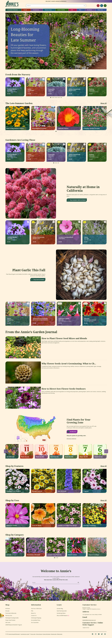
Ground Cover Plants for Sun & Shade (67, 525)
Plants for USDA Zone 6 (98, 457)
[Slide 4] (55, 97)
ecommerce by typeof (25, 634)
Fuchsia (92, 89)
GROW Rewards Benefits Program (13, 625)
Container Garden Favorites (91, 128)
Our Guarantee (34, 622)
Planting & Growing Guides (12, 618)
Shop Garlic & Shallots (38, 279)
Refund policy (59, 634)
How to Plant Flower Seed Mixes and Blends (64, 338)
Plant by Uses (8, 615)
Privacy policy (33, 634)
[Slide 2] (52, 97)
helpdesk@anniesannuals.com (89, 620)
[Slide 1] (50, 97)
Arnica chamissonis (74, 89)
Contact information (46, 634)
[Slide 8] (61, 97)
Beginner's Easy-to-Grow (13, 491)
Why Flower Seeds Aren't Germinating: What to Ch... (69, 363)
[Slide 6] (58, 97)
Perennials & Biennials (33, 555)
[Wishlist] (98, 5)
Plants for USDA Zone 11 (25, 457)
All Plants (7, 608)
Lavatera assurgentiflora (66, 237)
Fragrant (86, 491)
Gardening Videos (61, 613)
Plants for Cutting (11, 525)
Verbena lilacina (12, 89)
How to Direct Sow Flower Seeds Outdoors (64, 388)
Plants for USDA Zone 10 (40, 457)
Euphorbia (51, 89)
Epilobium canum (64, 319)
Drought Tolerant (37, 491)
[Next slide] (106, 451)
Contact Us (33, 615)
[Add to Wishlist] (22, 78)
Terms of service (39, 634)
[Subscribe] (78, 582)
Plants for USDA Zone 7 (84, 457)
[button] (13, 10)
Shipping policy (54, 634)
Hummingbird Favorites (39, 128)
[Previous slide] (6, 451)
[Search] (84, 5)
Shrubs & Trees (72, 555)
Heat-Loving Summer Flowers (15, 128)
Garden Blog (60, 608)
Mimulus (90, 319)
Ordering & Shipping (36, 618)
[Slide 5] (57, 97)
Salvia (31, 89)
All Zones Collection (71, 438)
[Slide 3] (53, 97)
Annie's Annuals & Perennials (14, 634)
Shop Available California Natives (78, 200)
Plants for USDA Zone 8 (69, 457)
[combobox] (56, 5)
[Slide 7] (60, 97)
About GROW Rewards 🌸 (63, 615)
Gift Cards (7, 622)
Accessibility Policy (35, 620)
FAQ (32, 611)
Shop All (103, 103)
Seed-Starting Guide (62, 611)
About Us (33, 613)
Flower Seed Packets (10, 620)
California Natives (63, 128)
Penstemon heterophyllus (40, 319)
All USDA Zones (10, 457)
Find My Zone (73, 431)
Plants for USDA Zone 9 (54, 457)
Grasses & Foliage (94, 555)
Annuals (8, 555)
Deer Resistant (62, 491)
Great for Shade (36, 525)
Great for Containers (89, 525)
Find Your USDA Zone (36, 608)
